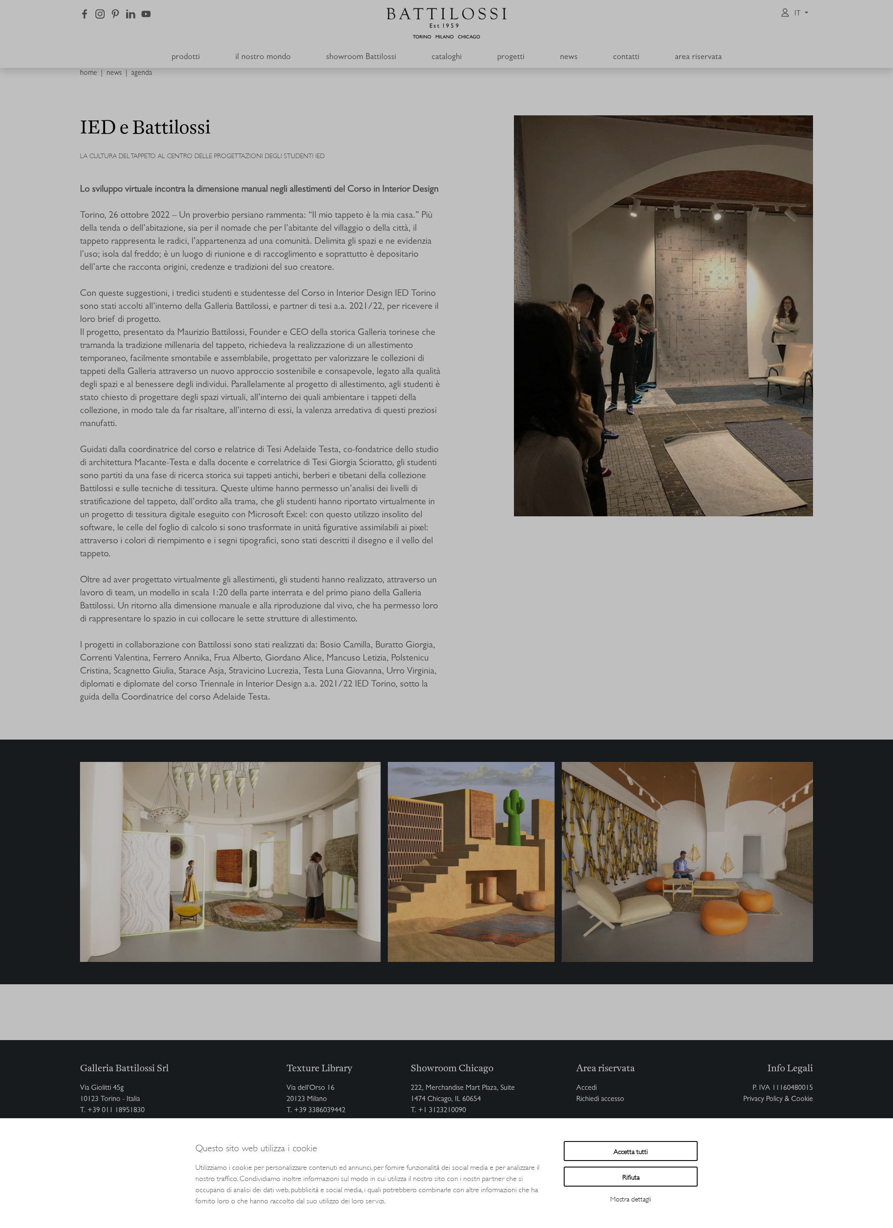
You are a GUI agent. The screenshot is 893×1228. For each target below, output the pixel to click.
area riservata (698, 57)
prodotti (186, 57)
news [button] (569, 57)
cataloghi (447, 57)
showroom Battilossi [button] (361, 57)
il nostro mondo (263, 57)
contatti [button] (626, 57)
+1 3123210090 (442, 1111)
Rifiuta (631, 1176)
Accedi (586, 1088)
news (114, 73)
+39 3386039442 (320, 1111)
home (88, 73)
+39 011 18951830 (116, 1111)
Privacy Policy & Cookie (778, 1099)
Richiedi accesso (600, 1099)
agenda (141, 73)
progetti (511, 57)
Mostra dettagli (630, 1198)
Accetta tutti (630, 1151)
